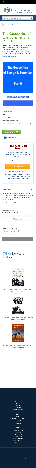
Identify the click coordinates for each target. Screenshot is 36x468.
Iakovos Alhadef (13, 108)
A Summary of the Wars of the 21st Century (18, 345)
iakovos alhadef (21, 319)
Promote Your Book (18, 409)
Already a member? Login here (18, 171)
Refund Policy (18, 436)
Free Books (18, 400)
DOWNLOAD (10, 132)
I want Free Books (18, 166)
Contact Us (18, 420)
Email (13, 161)
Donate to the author (10, 239)
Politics (13, 291)
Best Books (18, 402)
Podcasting (18, 407)
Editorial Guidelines (18, 438)
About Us (18, 416)
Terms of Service (18, 432)
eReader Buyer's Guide (18, 418)
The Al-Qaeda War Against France (18, 317)
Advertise (18, 442)
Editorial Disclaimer (18, 440)
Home (18, 414)
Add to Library (11, 137)
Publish (18, 406)
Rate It (29, 124)
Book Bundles (18, 404)
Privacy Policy (18, 434)
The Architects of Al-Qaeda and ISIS (18, 290)
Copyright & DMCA (18, 430)
